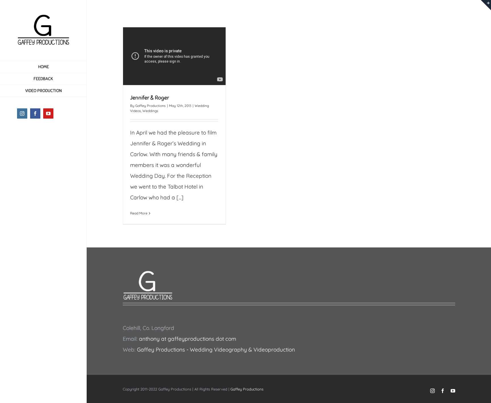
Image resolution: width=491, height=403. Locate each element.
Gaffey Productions (150, 106)
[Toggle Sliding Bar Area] (486, 5)
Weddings (150, 111)
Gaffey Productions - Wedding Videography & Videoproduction (216, 349)
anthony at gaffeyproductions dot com (187, 338)
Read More (138, 213)
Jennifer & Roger (149, 97)
